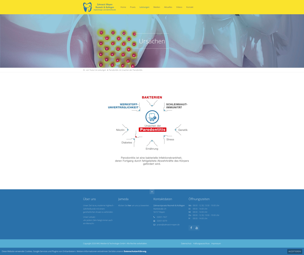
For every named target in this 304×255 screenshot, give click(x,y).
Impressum (216, 243)
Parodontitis (114, 70)
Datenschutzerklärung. (135, 251)
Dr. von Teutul (89, 70)
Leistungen (101, 70)
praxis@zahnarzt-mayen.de (168, 224)
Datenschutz (186, 243)
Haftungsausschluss (201, 243)
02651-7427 (162, 217)
